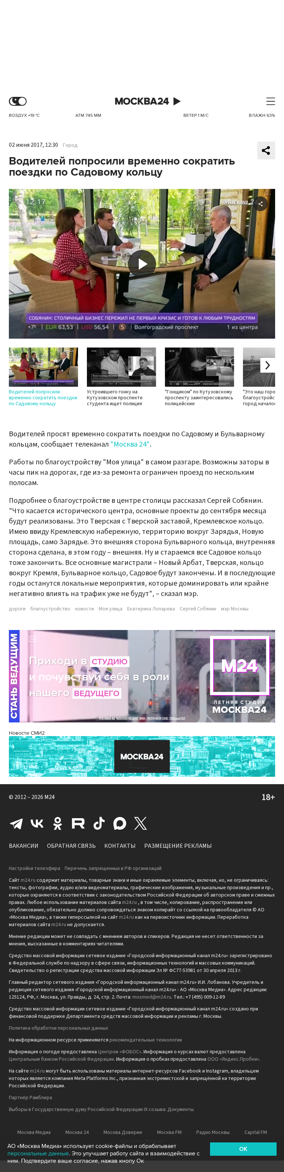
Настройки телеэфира (34, 868)
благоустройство (50, 609)
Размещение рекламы (178, 846)
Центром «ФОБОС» (119, 1052)
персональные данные (38, 1153)
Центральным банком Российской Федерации (61, 1059)
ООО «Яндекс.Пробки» (233, 1059)
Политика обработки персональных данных (58, 1028)
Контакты (120, 846)
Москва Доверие (123, 1132)
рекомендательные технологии (145, 1040)
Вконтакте (37, 823)
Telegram (16, 823)
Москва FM (169, 1132)
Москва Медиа (34, 1132)
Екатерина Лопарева (151, 609)
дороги (17, 609)
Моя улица (110, 609)
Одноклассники (57, 823)
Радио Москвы (213, 1132)
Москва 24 (142, 101)
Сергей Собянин (198, 609)
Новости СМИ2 (27, 733)
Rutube (78, 823)
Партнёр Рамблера (30, 1097)
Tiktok (99, 823)
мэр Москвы (234, 609)
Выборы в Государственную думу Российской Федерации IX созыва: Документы (101, 1109)
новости (84, 609)
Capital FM (255, 1132)
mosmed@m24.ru (151, 997)
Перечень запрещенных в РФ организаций (113, 868)
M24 (49, 797)
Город (70, 145)
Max (119, 823)
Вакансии (23, 846)
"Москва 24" (130, 444)
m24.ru (28, 880)
